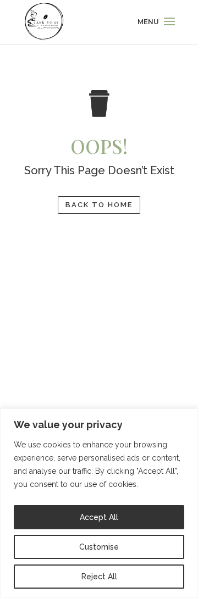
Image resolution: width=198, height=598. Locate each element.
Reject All (99, 576)
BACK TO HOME (99, 205)
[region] (99, 503)
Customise (99, 546)
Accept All (99, 517)
